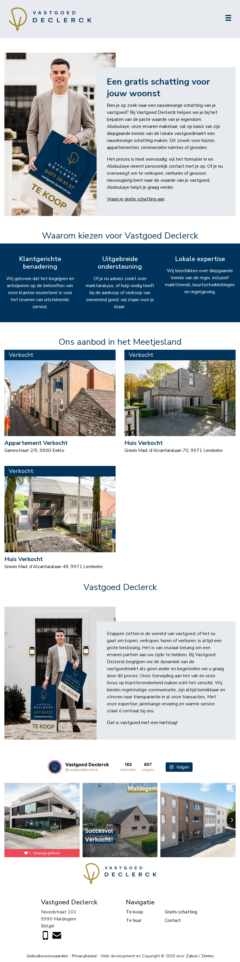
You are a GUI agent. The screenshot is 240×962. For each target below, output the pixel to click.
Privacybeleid (84, 956)
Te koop (134, 912)
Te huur (133, 920)
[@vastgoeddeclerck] (55, 767)
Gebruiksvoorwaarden (47, 956)
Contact (173, 920)
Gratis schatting (181, 912)
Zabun (192, 956)
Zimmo (207, 956)
